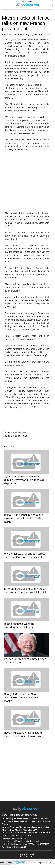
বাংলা (23, 1)
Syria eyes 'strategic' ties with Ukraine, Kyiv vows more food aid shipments (24, 480)
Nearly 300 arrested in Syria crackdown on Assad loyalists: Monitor (21, 697)
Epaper (30, 1)
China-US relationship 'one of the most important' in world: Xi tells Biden (23, 518)
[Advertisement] (27, 183)
